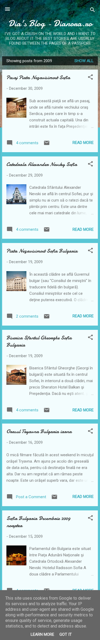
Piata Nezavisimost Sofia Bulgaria (42, 250)
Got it (65, 634)
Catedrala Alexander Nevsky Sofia (41, 164)
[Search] (92, 11)
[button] (90, 78)
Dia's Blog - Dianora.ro (50, 23)
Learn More (42, 634)
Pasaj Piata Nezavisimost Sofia (38, 77)
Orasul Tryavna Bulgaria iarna (39, 431)
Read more (83, 142)
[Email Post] (46, 144)
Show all (84, 60)
